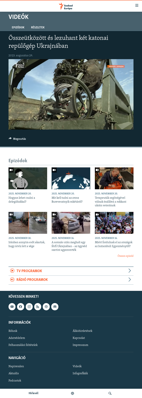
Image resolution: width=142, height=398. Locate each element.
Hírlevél (33, 393)
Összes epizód (125, 256)
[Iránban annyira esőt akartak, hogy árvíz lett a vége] (28, 223)
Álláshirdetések (82, 331)
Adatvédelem (17, 338)
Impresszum (80, 345)
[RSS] (37, 306)
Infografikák (80, 373)
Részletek (38, 27)
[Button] (17, 139)
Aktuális (14, 373)
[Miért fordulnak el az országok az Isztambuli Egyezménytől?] (114, 223)
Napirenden (16, 366)
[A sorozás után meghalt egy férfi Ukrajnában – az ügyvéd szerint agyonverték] (71, 223)
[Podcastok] (72, 393)
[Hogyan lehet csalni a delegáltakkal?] (28, 178)
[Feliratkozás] (54, 306)
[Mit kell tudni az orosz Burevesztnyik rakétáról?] (71, 178)
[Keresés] (110, 393)
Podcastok (15, 380)
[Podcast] (46, 306)
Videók (77, 366)
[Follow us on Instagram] (29, 306)
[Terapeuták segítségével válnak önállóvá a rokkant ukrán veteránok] (114, 178)
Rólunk (13, 331)
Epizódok (18, 27)
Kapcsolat (79, 338)
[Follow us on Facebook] (20, 306)
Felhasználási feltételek (23, 345)
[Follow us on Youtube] (12, 306)
